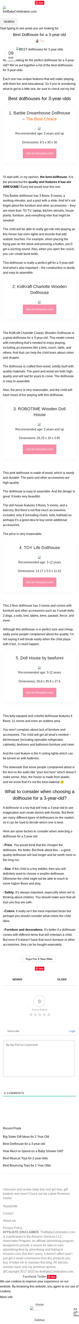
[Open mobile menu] (74, 10)
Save (41, 2)
